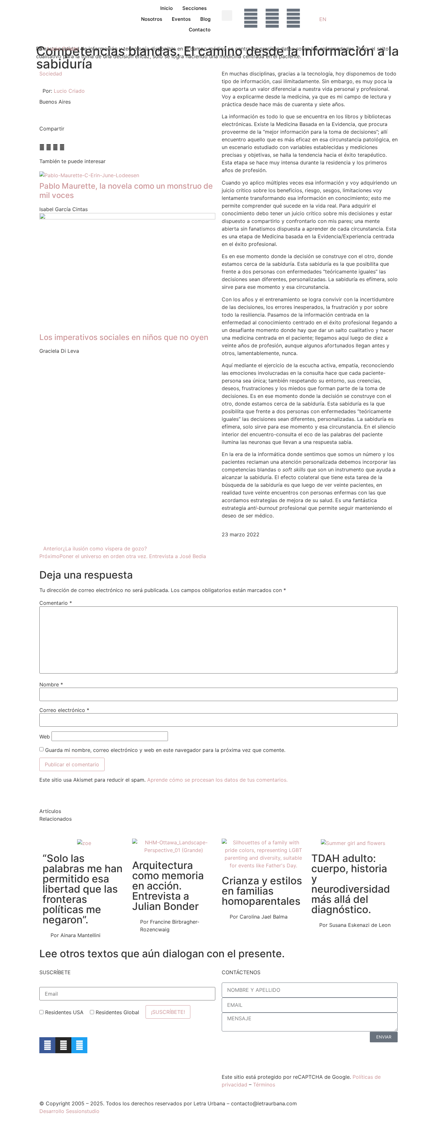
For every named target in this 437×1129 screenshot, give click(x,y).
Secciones (194, 8)
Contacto (200, 30)
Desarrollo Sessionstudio (69, 1111)
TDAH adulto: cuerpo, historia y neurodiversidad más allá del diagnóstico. (350, 884)
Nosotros (151, 19)
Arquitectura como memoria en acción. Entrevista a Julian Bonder (168, 885)
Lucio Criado (62, 48)
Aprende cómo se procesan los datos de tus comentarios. (217, 780)
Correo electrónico (64, 710)
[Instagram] (63, 1045)
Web (44, 736)
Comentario (55, 602)
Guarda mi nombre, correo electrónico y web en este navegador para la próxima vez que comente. (165, 750)
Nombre (51, 684)
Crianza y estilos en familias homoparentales (262, 890)
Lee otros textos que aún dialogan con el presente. (162, 953)
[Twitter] (79, 1045)
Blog (205, 19)
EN (322, 19)
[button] (227, 15)
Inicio (166, 8)
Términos (264, 1084)
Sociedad (50, 73)
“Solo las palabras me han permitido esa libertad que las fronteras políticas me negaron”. (83, 889)
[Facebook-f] (47, 1045)
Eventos (181, 19)
